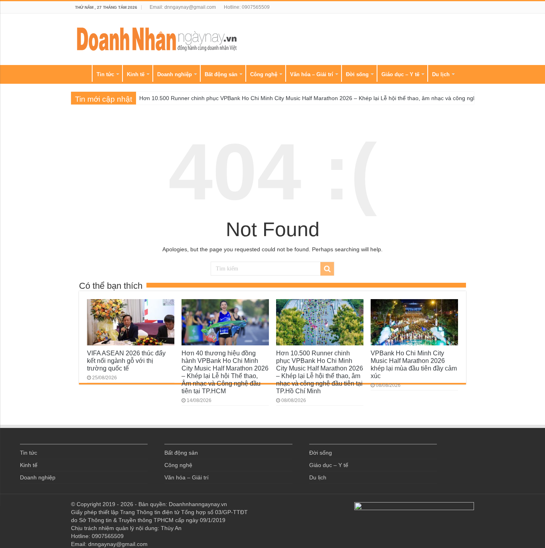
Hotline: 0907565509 (247, 7)
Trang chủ (81, 73)
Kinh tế (135, 74)
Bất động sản (221, 74)
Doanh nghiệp (174, 74)
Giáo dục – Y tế (400, 74)
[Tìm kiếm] (327, 269)
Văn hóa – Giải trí (311, 74)
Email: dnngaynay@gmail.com (183, 7)
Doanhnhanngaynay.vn (198, 504)
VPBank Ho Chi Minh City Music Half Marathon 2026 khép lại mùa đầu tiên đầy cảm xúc (414, 364)
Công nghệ (263, 74)
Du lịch (441, 74)
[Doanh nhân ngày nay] (157, 37)
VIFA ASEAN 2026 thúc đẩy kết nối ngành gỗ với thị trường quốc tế (126, 360)
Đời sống (357, 74)
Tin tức (105, 74)
